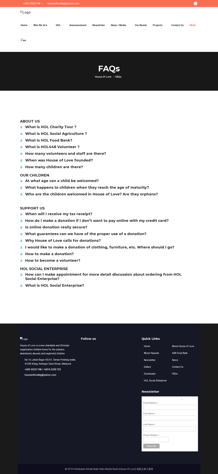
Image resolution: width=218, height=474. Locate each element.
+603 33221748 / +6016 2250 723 (43, 369)
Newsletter (149, 360)
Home (147, 346)
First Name (149, 413)
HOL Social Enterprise (155, 380)
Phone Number (151, 435)
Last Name (149, 424)
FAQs (175, 373)
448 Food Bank (180, 353)
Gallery (147, 366)
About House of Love (183, 346)
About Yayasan (151, 353)
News (175, 360)
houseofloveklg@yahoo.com (40, 374)
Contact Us (177, 366)
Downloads (150, 373)
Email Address (150, 402)
